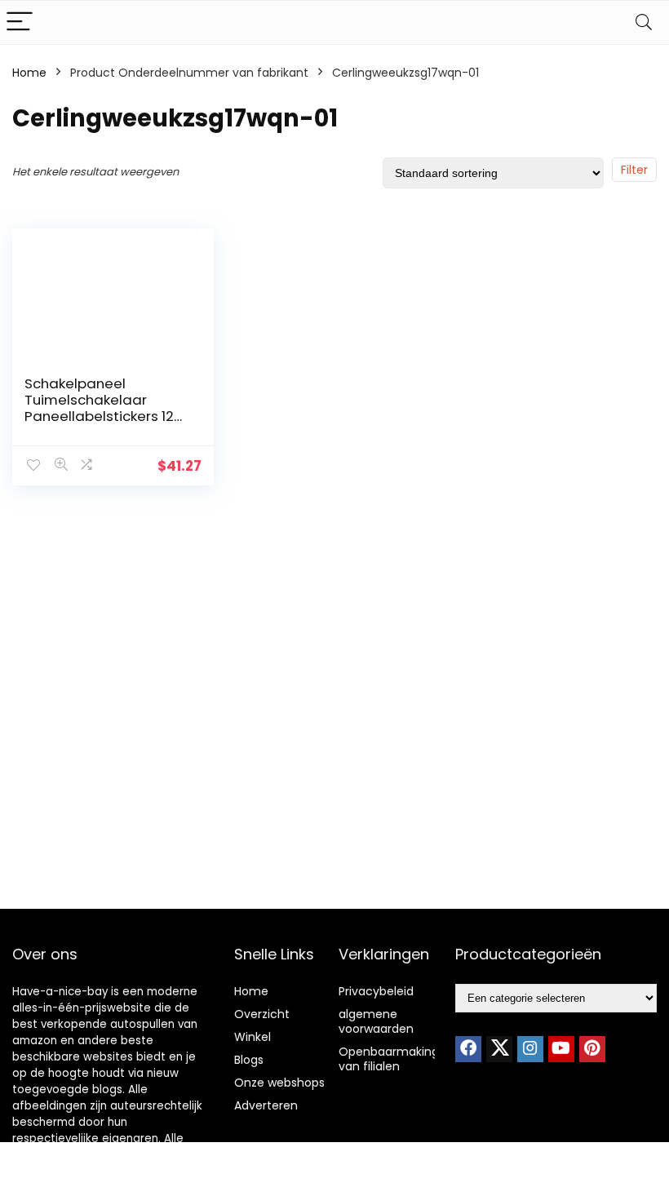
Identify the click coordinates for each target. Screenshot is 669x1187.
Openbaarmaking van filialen (389, 1058)
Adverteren (266, 1105)
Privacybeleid (376, 991)
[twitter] (499, 1049)
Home (29, 72)
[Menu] (19, 22)
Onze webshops (279, 1082)
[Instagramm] (530, 1049)
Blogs (249, 1060)
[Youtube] (561, 1049)
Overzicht (262, 1014)
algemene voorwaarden (376, 1021)
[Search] (643, 22)
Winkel (252, 1037)
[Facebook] (468, 1049)
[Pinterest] (592, 1049)
